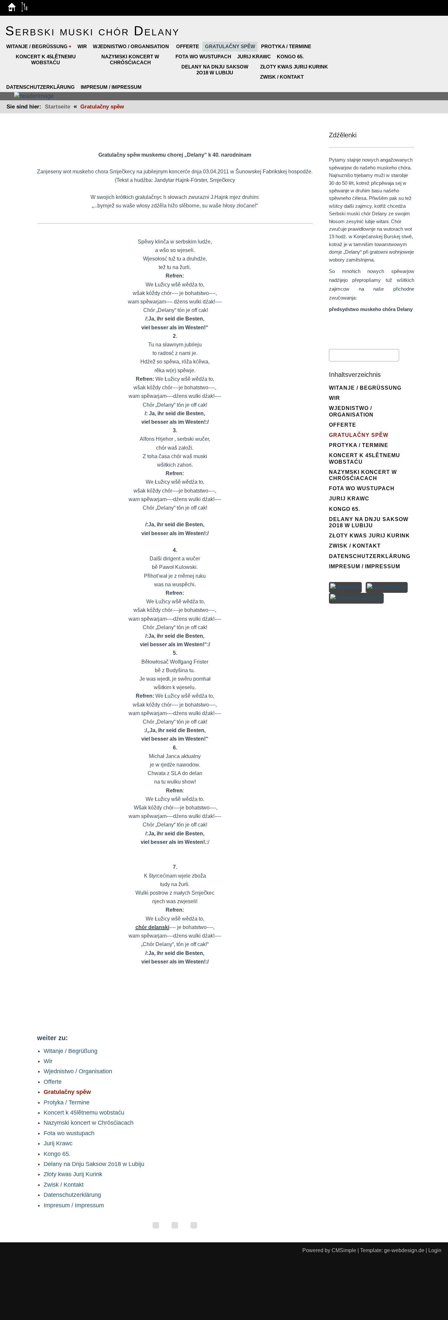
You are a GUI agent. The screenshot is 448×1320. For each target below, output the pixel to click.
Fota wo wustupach (203, 56)
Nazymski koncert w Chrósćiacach (130, 59)
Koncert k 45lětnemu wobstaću (46, 59)
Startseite (57, 107)
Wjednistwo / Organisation (131, 46)
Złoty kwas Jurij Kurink (294, 66)
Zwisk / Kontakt (282, 77)
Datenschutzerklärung (40, 87)
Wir (82, 46)
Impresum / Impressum (111, 87)
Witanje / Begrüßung (37, 46)
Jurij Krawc (254, 56)
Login (434, 1250)
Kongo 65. (290, 56)
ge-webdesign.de (404, 1250)
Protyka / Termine (286, 46)
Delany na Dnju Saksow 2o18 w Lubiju (214, 69)
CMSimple (344, 1250)
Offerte (187, 46)
